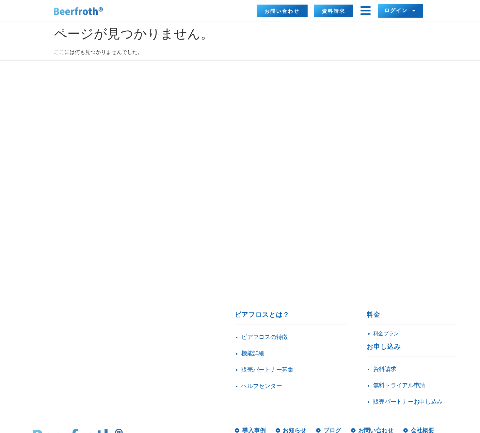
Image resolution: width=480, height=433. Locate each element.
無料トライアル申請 (399, 385)
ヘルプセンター (261, 386)
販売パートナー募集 (267, 369)
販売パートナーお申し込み (407, 401)
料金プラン (386, 333)
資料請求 (384, 369)
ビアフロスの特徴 (264, 337)
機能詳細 (252, 353)
